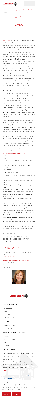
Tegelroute (8, 328)
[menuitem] (32, 3)
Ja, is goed (6, 394)
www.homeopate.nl (22, 257)
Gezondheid (27, 10)
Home (5, 10)
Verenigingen (9, 317)
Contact (7, 345)
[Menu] (32, 3)
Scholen (7, 314)
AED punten (8, 337)
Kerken (7, 311)
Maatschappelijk (15, 10)
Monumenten (9, 325)
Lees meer (17, 394)
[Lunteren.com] (10, 3)
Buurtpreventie (10, 339)
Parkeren (7, 342)
